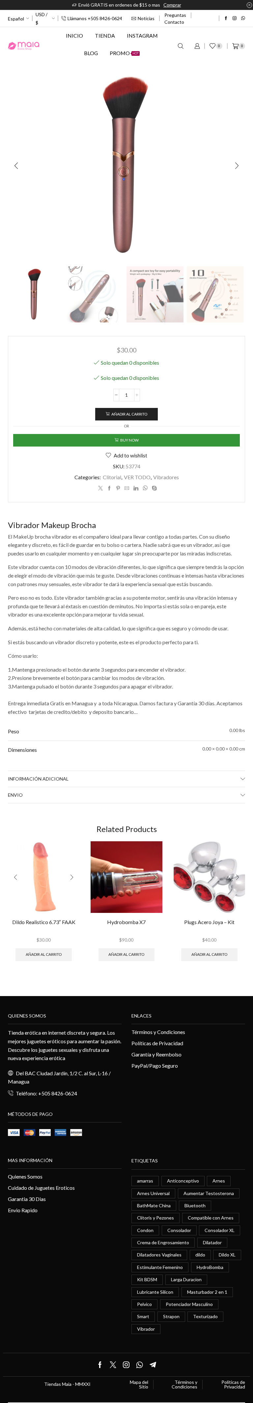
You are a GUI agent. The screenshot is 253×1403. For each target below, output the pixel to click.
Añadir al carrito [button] (44, 954)
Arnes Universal (153, 1193)
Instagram (142, 35)
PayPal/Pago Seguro (154, 1065)
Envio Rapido (23, 1210)
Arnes (218, 1181)
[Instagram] (235, 18)
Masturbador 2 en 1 (207, 1292)
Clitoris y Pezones (155, 1217)
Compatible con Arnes (211, 1217)
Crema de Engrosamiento (163, 1242)
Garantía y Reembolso (156, 1054)
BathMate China (154, 1205)
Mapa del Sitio (139, 1384)
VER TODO (137, 477)
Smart (143, 1316)
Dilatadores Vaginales (159, 1254)
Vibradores (166, 477)
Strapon (171, 1316)
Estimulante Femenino (160, 1267)
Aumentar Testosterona (208, 1193)
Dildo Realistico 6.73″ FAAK (43, 922)
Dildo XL (227, 1254)
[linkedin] (136, 488)
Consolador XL (220, 1230)
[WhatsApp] (243, 18)
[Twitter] (100, 488)
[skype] (153, 488)
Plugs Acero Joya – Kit (209, 922)
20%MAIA (206, 5)
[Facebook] (226, 18)
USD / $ (41, 18)
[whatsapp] (145, 488)
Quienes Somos (25, 1176)
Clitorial (112, 477)
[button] (16, 165)
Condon (145, 1230)
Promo (124, 53)
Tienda (105, 35)
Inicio (74, 35)
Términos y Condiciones (158, 1032)
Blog (91, 53)
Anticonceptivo (183, 1181)
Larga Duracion (186, 1279)
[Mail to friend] (127, 488)
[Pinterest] (118, 488)
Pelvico (144, 1304)
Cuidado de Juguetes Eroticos (41, 1188)
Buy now (129, 440)
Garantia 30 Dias (27, 1199)
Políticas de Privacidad (157, 1043)
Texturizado (205, 1316)
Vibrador (146, 1329)
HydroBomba (210, 1267)
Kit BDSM (147, 1279)
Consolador (179, 1230)
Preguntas (175, 15)
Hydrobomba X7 (126, 922)
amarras (145, 1181)
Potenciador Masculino (189, 1304)
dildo (200, 1254)
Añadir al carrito (129, 414)
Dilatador (212, 1242)
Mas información (30, 1160)
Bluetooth (195, 1205)
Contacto (174, 22)
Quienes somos (27, 1016)
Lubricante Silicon (155, 1292)
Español (16, 18)
